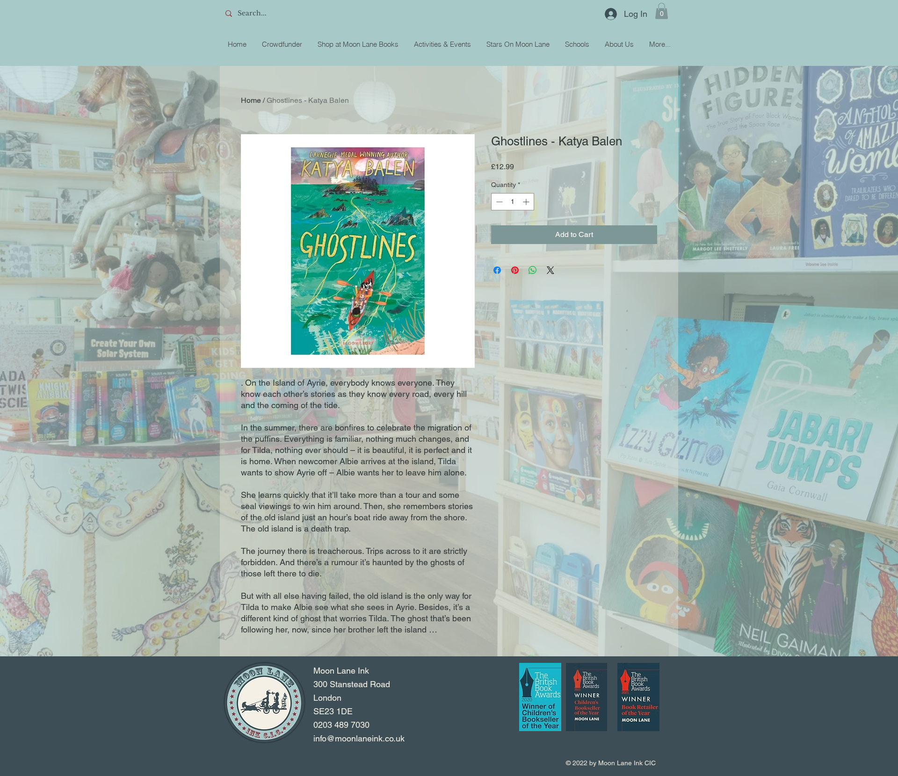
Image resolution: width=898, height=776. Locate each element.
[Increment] (527, 202)
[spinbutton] (512, 202)
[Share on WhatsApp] (532, 270)
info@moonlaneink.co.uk (359, 738)
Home (251, 100)
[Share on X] (550, 270)
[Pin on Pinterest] (515, 270)
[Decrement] (498, 202)
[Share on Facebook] (497, 270)
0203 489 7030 (341, 725)
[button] (661, 11)
